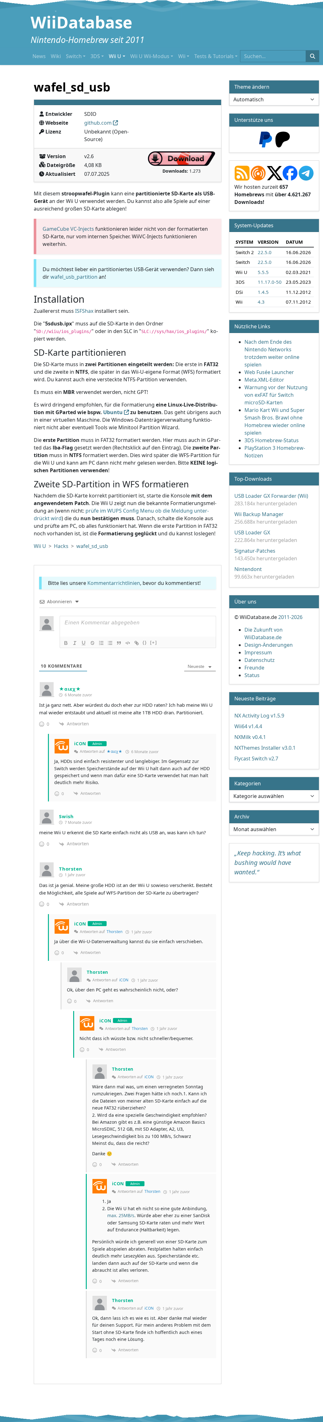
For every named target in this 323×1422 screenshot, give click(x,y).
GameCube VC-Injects (68, 228)
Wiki (56, 56)
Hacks (61, 546)
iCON (123, 980)
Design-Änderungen (268, 644)
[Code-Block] (127, 643)
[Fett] (66, 643)
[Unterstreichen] (83, 643)
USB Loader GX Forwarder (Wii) (271, 495)
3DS (95, 56)
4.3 (261, 302)
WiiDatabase (81, 22)
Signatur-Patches (254, 550)
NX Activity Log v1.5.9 (259, 715)
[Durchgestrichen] (92, 643)
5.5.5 (263, 272)
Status (252, 675)
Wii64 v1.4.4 (248, 726)
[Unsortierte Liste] (110, 643)
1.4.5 (263, 292)
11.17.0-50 (270, 282)
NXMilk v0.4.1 (250, 737)
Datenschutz (259, 660)
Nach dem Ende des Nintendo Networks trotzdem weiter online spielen (271, 353)
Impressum (258, 652)
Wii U (115, 56)
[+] (153, 642)
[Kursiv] (74, 643)
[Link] (136, 643)
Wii (181, 56)
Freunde (254, 667)
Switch (74, 56)
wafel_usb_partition (73, 276)
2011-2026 (290, 617)
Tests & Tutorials (214, 56)
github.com (98, 122)
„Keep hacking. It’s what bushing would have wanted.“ (267, 862)
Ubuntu (113, 412)
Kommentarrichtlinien (113, 583)
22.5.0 (265, 252)
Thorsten (114, 931)
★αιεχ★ (114, 751)
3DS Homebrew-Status (271, 440)
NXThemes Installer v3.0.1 (265, 747)
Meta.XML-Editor (264, 379)
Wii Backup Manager (259, 514)
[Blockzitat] (119, 643)
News (39, 56)
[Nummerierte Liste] (101, 643)
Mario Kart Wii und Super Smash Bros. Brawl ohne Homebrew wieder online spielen (274, 421)
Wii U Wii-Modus (149, 56)
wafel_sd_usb (92, 546)
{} (145, 642)
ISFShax (84, 310)
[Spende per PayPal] (265, 138)
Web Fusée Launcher (269, 372)
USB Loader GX (252, 532)
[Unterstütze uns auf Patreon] (283, 138)
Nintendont (248, 569)
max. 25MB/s (120, 1215)
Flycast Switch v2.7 (256, 758)
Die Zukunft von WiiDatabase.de (263, 633)
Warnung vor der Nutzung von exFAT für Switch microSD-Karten (276, 395)
